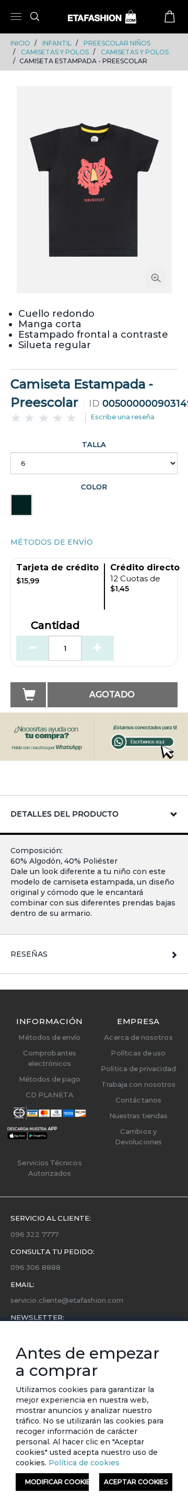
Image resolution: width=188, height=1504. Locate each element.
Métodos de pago (50, 1079)
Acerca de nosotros (138, 1037)
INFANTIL (57, 43)
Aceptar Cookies (136, 1482)
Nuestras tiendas (138, 1115)
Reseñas (29, 954)
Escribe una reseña (122, 416)
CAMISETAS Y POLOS (55, 52)
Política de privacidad (138, 1068)
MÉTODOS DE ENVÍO (51, 542)
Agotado (112, 694)
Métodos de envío (49, 1037)
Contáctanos (138, 1100)
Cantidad (55, 626)
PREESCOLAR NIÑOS (117, 43)
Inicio (20, 43)
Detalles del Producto (64, 814)
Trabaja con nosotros (138, 1084)
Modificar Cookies (57, 1482)
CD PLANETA (50, 1094)
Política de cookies (83, 1462)
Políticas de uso (138, 1053)
